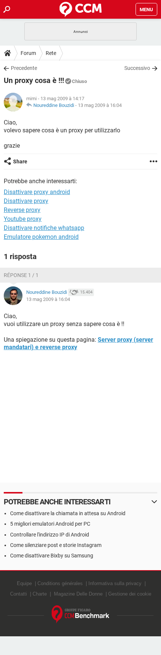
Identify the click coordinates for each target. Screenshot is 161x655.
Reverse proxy (22, 209)
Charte (40, 594)
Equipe (24, 583)
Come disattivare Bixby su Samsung (51, 556)
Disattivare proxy (26, 201)
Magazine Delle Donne (78, 594)
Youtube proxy (23, 218)
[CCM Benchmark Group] (80, 614)
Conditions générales (60, 583)
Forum (28, 53)
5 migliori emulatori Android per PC (50, 524)
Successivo (137, 68)
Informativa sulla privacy (115, 583)
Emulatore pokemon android (41, 236)
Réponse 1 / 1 (21, 275)
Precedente (24, 68)
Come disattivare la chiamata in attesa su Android (67, 513)
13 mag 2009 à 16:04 (100, 105)
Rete (51, 53)
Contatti (18, 594)
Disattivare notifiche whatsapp (44, 227)
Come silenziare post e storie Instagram (55, 545)
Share (20, 161)
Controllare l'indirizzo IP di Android (49, 535)
